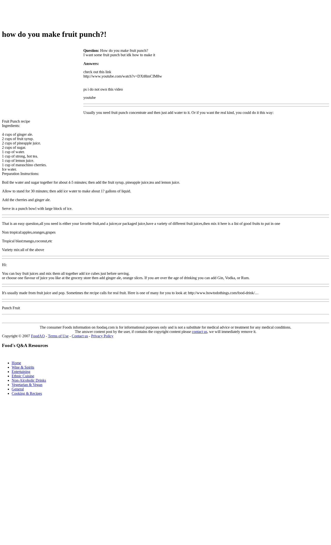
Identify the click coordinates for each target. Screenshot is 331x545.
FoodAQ (38, 336)
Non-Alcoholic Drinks (29, 380)
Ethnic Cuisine (23, 376)
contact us (199, 332)
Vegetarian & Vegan (27, 385)
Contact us (80, 336)
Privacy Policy (102, 336)
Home (16, 363)
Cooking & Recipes (27, 393)
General (18, 389)
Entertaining (21, 372)
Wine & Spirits (23, 367)
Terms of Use (58, 336)
